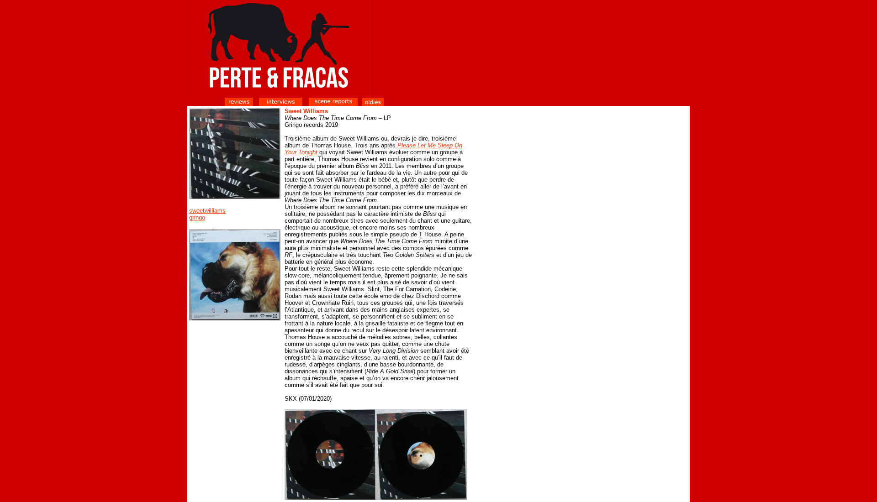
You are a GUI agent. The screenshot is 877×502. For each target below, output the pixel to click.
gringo (197, 217)
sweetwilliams (207, 210)
